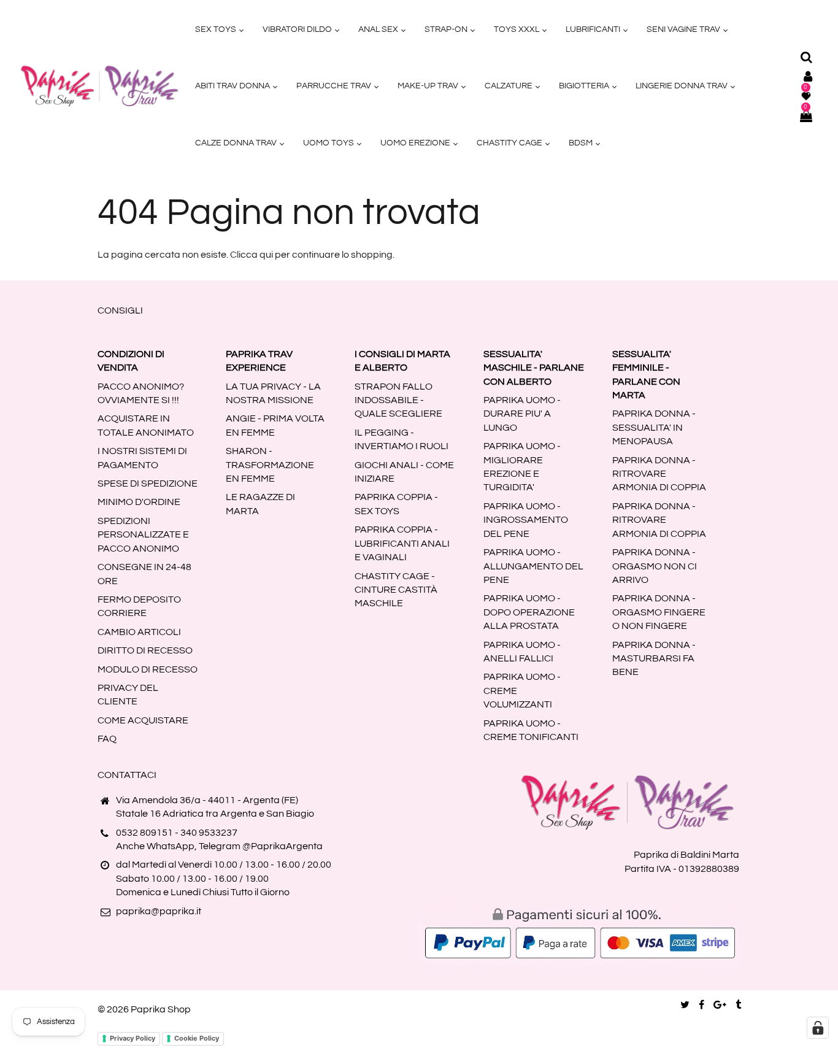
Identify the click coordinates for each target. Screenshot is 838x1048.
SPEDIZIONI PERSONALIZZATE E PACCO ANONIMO (143, 534)
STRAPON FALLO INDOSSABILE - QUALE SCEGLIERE (398, 400)
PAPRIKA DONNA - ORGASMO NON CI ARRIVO (654, 566)
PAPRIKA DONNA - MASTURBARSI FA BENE (654, 658)
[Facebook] (701, 1005)
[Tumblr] (738, 1005)
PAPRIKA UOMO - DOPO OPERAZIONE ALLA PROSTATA (529, 612)
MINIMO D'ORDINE (139, 502)
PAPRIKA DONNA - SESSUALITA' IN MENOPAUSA (654, 427)
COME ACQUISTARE (143, 720)
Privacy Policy (132, 1038)
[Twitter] (685, 1005)
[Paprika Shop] (99, 86)
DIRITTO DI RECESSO (145, 650)
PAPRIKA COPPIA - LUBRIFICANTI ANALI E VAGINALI (402, 543)
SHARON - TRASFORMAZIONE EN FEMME (270, 465)
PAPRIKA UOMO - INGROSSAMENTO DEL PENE (525, 520)
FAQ (107, 739)
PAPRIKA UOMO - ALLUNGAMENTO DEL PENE (533, 566)
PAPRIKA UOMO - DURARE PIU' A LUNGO (522, 414)
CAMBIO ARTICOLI (139, 632)
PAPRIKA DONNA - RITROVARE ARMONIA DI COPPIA (659, 474)
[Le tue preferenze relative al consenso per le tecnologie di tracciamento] (817, 1027)
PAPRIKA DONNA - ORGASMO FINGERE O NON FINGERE (658, 612)
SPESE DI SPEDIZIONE (148, 483)
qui (266, 255)
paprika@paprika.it (158, 911)
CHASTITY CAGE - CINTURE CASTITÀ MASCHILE (396, 590)
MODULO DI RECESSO (148, 669)
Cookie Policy (196, 1038)
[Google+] (719, 1005)
